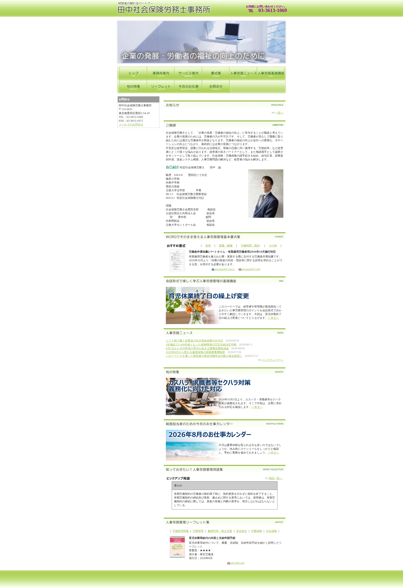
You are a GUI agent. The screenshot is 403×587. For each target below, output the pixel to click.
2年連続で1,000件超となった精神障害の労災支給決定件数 (201, 344)
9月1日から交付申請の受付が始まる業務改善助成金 (197, 348)
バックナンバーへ (272, 359)
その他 (273, 245)
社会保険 (271, 531)
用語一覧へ (275, 478)
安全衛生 (241, 531)
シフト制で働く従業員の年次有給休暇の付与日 (194, 340)
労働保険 (256, 531)
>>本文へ (273, 317)
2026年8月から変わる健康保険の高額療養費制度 (195, 352)
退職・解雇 (226, 245)
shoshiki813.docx (225, 269)
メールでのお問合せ (131, 124)
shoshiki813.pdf (251, 269)
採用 (208, 245)
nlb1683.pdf (237, 563)
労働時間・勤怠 (250, 245)
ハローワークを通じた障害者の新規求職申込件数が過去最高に (204, 355)
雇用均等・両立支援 (220, 531)
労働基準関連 (180, 531)
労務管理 (198, 531)
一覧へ (279, 112)
